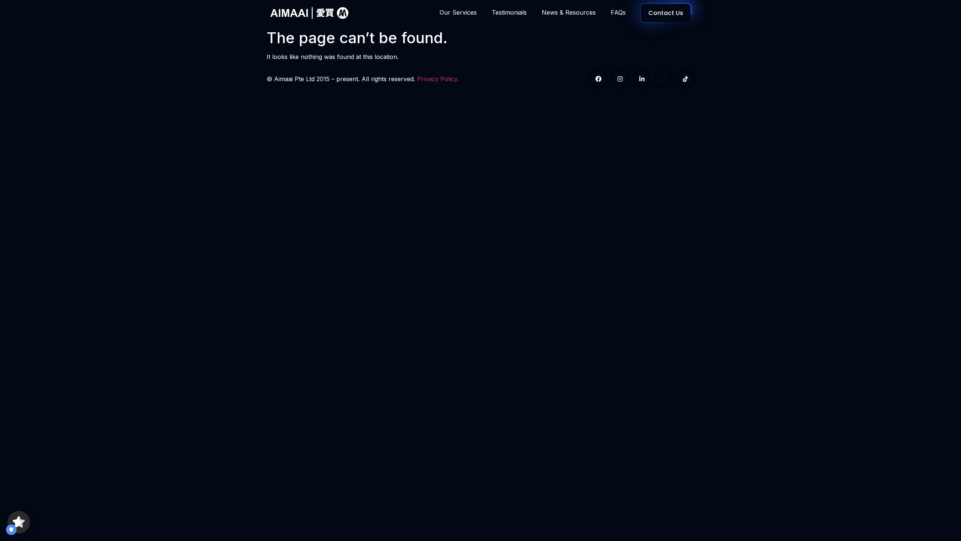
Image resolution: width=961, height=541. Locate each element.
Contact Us (665, 13)
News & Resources (569, 12)
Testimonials (509, 12)
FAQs (618, 12)
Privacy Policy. (438, 79)
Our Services (458, 12)
